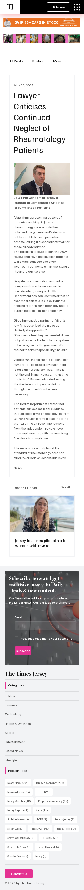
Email (19, 617)
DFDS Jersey (52, 838)
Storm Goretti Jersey (22, 838)
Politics (38, 61)
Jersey (42, 856)
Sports (9, 733)
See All (65, 487)
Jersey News (19, 783)
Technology (13, 714)
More (57, 61)
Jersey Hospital (50, 847)
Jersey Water (41, 828)
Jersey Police (68, 828)
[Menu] (77, 7)
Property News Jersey (54, 801)
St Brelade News (20, 847)
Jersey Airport (19, 810)
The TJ (45, 792)
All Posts (16, 61)
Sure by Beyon (19, 856)
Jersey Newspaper (51, 783)
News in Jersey (20, 792)
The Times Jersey (26, 673)
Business (11, 705)
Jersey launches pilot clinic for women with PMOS (41, 543)
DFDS (43, 819)
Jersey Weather (20, 801)
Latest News (14, 751)
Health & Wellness (18, 723)
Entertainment (15, 742)
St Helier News (19, 819)
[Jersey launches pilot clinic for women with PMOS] (42, 514)
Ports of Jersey (66, 819)
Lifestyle (11, 760)
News (18, 467)
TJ (10, 7)
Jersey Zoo (16, 828)
